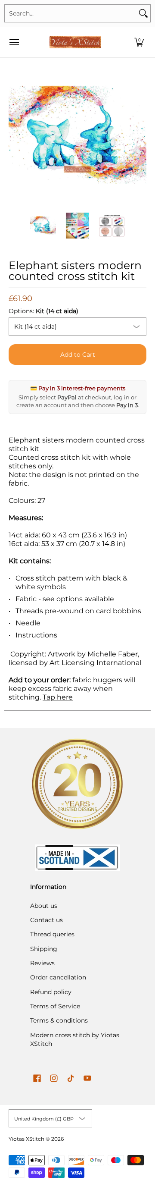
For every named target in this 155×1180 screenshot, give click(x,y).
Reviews (42, 963)
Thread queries (52, 934)
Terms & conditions (59, 1020)
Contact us (46, 920)
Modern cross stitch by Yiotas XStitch (74, 1039)
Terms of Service (55, 1006)
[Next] (140, 135)
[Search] (143, 13)
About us (43, 906)
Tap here (58, 697)
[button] (139, 42)
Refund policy (50, 992)
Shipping (43, 949)
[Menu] (14, 42)
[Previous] (14, 135)
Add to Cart (77, 354)
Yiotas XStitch (26, 1139)
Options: (43, 311)
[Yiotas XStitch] (75, 42)
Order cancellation (58, 977)
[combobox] (70, 13)
